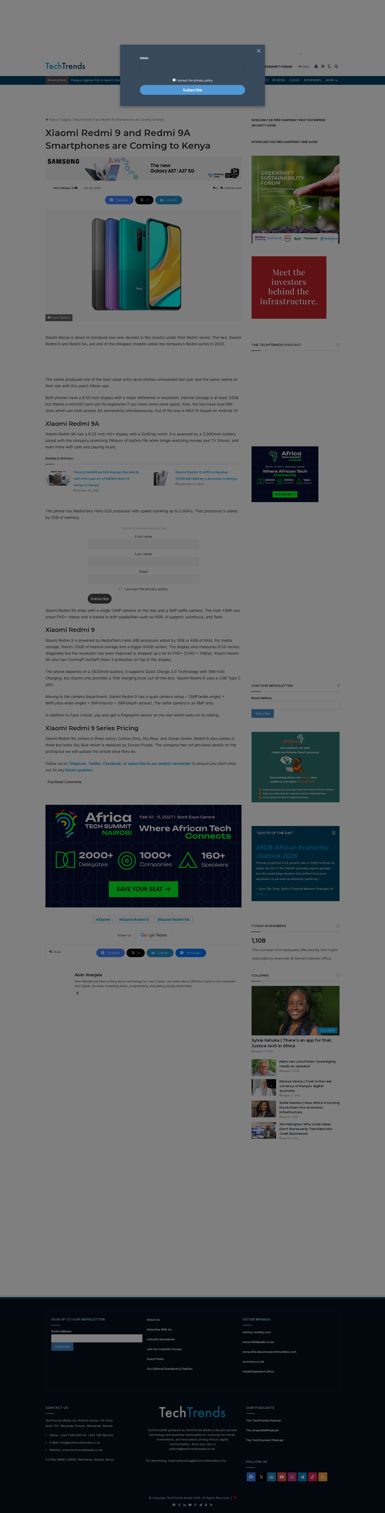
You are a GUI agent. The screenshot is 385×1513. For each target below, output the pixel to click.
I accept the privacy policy (194, 80)
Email (144, 58)
